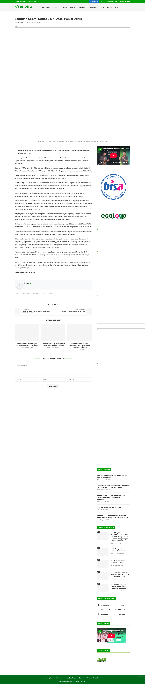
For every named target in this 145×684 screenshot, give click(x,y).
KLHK (17, 294)
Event (72, 7)
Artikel (64, 7)
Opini (117, 7)
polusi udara (48, 294)
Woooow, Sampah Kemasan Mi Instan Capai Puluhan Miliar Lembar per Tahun (113, 486)
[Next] (104, 1)
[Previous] (101, 1)
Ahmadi (20, 22)
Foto (102, 7)
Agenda (81, 7)
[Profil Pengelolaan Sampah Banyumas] (103, 552)
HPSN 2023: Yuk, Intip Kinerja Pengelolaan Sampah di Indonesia (118, 587)
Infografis (92, 7)
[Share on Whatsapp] (57, 304)
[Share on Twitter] (50, 304)
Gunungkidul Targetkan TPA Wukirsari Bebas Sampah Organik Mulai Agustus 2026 (113, 516)
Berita (55, 7)
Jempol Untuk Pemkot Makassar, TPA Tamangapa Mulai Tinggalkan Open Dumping (111, 497)
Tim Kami (59, 678)
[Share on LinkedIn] (55, 304)
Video (109, 7)
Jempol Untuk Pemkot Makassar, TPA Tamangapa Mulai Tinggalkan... (79, 345)
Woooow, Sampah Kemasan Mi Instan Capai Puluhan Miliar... (53, 344)
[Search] (126, 7)
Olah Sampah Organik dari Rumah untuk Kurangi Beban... (27, 344)
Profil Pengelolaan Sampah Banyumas (117, 550)
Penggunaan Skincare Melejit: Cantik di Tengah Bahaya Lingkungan (119, 574)
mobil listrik (26, 294)
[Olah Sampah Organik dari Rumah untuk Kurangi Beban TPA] (27, 332)
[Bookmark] (129, 7)
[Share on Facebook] (48, 304)
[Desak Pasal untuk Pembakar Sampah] (103, 564)
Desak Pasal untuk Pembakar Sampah (117, 562)
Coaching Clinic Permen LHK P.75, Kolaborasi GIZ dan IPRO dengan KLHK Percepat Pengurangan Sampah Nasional (119, 537)
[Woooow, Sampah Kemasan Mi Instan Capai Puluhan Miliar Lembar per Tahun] (53, 332)
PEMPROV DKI (37, 294)
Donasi (81, 678)
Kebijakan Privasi (71, 678)
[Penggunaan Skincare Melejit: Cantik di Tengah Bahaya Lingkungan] (103, 576)
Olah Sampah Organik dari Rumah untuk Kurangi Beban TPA (112, 476)
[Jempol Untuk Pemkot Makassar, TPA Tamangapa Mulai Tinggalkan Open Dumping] (79, 332)
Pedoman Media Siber (94, 678)
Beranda (46, 7)
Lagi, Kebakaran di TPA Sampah (109, 507)
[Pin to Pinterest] (52, 304)
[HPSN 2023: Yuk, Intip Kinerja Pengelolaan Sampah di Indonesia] (103, 588)
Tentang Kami (48, 678)
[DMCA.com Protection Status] (102, 658)
